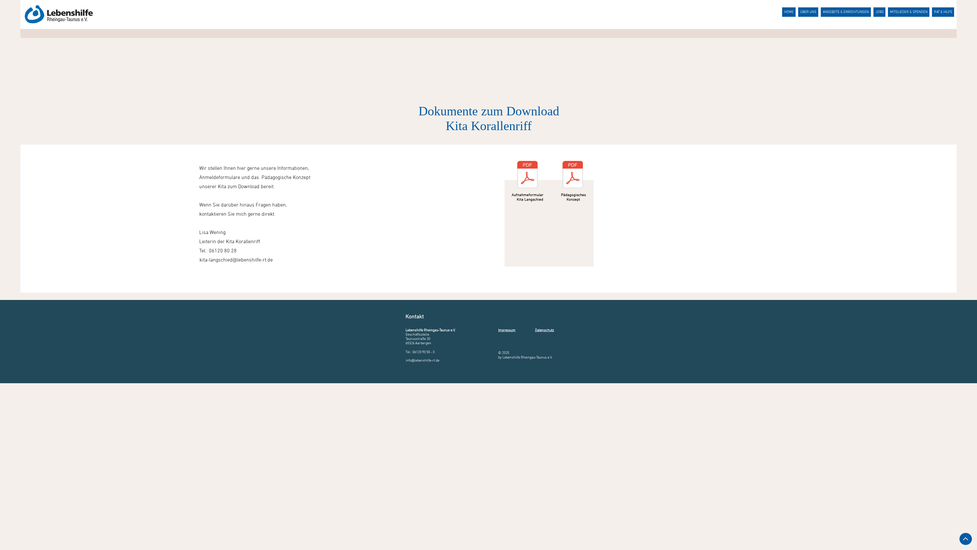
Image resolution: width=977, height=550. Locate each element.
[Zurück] (965, 539)
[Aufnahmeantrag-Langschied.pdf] (527, 175)
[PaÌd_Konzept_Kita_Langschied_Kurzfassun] (572, 175)
